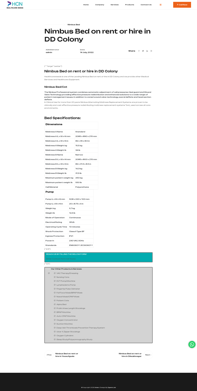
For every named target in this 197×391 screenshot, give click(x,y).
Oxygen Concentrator (67, 320)
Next (147, 355)
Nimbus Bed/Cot (55, 86)
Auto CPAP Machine (66, 316)
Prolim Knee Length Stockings (71, 308)
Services (115, 5)
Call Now (183, 5)
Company (99, 5)
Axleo (97, 387)
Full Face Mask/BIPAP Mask (69, 293)
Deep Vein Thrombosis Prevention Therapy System (81, 328)
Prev (49, 355)
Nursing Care (63, 277)
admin (49, 52)
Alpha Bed (61, 304)
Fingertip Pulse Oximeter (68, 289)
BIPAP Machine (64, 312)
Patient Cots (63, 300)
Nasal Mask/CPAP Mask (68, 297)
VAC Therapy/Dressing (67, 273)
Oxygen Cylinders (65, 336)
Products (129, 5)
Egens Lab (112, 387)
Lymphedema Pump (66, 285)
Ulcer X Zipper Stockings (68, 332)
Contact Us (146, 5)
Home (86, 5)
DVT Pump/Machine (66, 281)
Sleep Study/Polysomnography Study (74, 339)
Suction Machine (65, 324)
